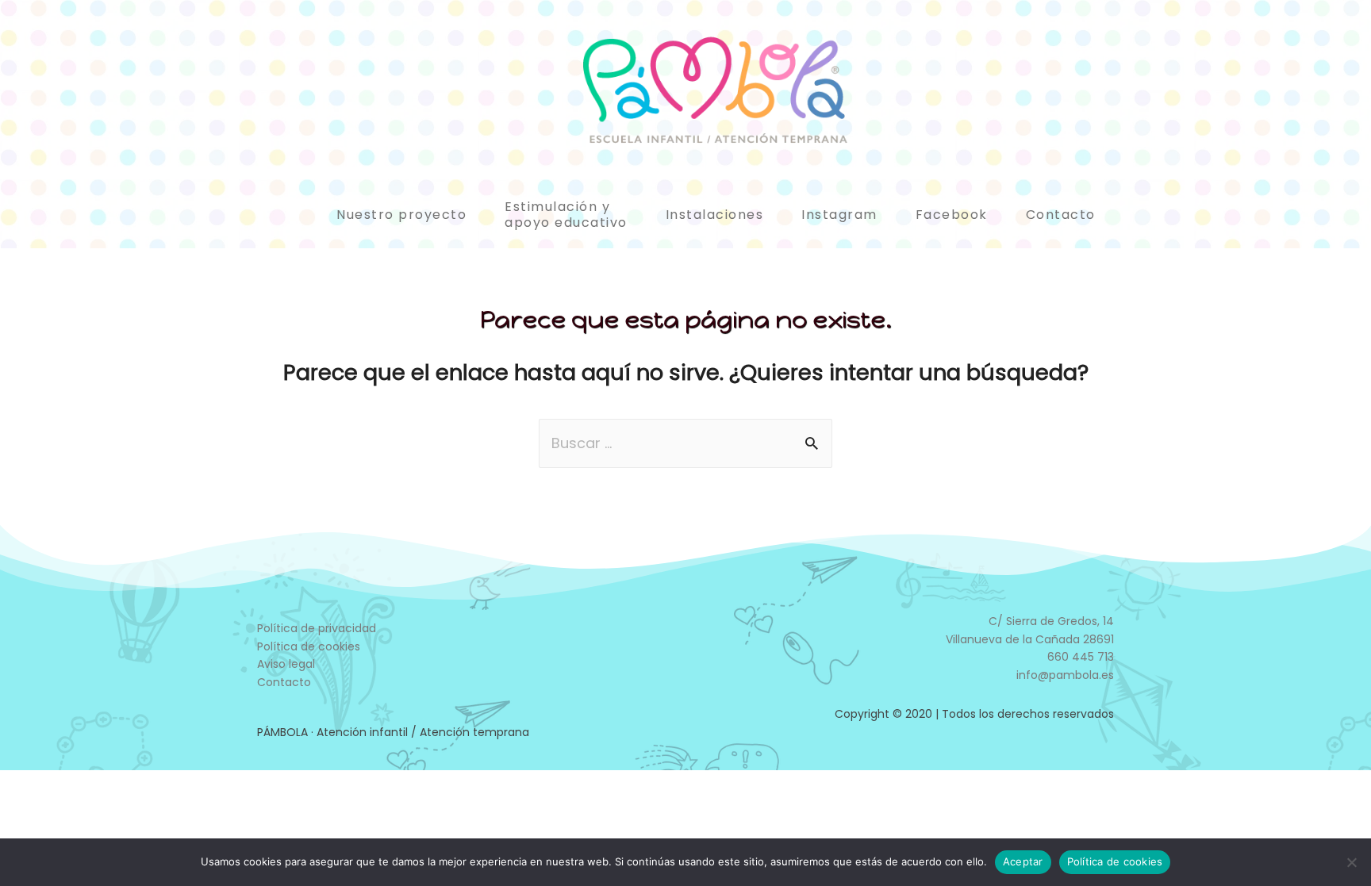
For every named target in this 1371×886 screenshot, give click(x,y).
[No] (1351, 862)
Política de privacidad (316, 628)
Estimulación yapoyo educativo (566, 215)
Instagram (839, 214)
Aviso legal (286, 664)
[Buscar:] (685, 443)
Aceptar (1023, 861)
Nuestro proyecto (401, 214)
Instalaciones (715, 214)
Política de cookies (308, 646)
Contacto (1061, 214)
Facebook (952, 214)
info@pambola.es (1065, 675)
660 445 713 (1080, 657)
